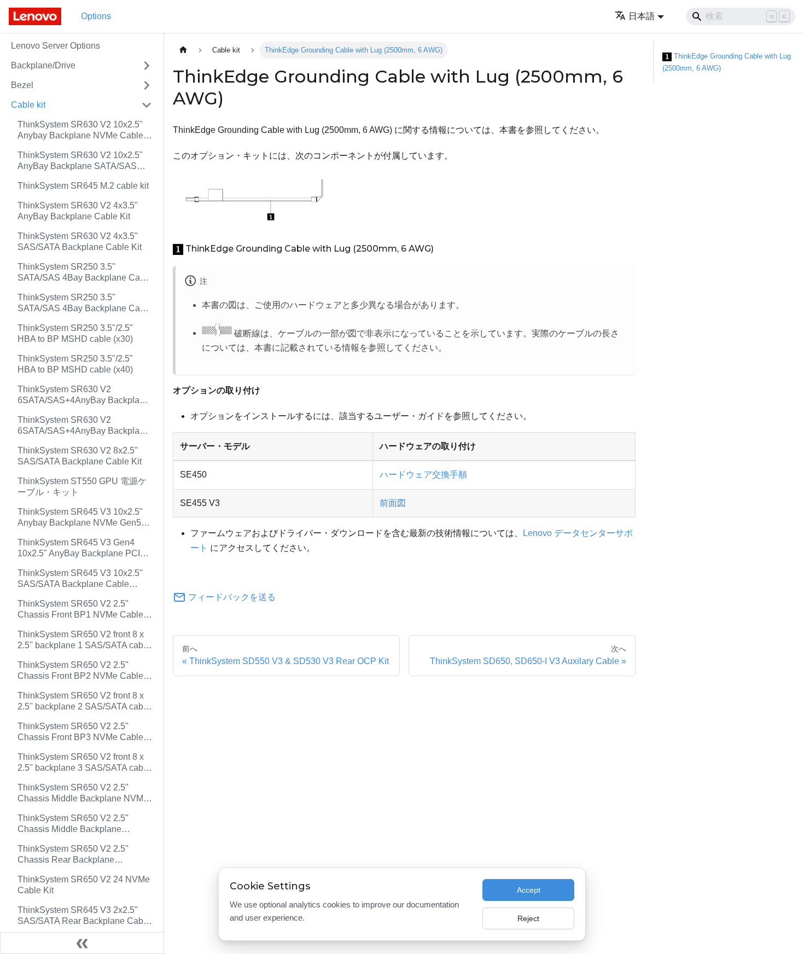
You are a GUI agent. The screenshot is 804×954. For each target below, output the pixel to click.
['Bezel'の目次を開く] (147, 85)
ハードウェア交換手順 (423, 474)
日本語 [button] (641, 16)
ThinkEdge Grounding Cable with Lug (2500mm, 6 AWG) (726, 62)
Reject (528, 918)
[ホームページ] (183, 50)
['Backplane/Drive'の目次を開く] (147, 65)
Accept (528, 890)
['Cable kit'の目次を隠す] (147, 105)
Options (96, 16)
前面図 (393, 503)
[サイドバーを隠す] (82, 943)
